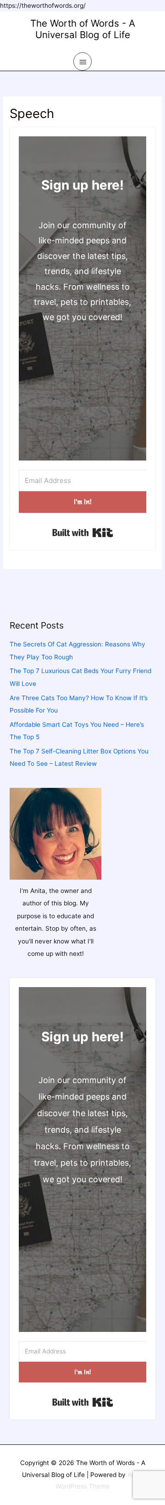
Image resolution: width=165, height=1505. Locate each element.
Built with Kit (82, 532)
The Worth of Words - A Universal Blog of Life (82, 28)
